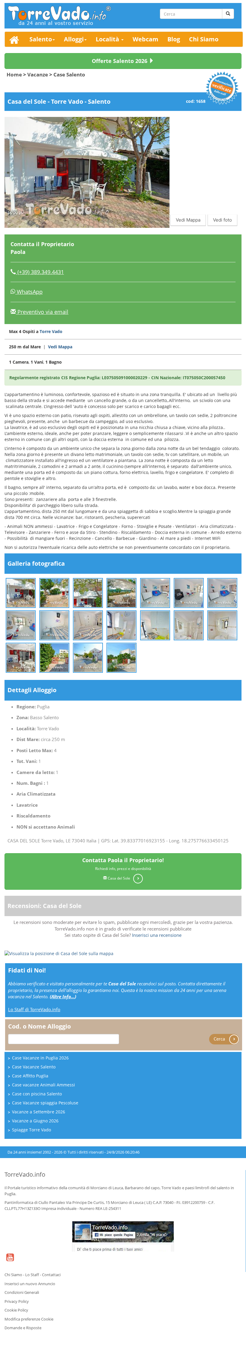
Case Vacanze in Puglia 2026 (40, 1058)
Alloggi (74, 39)
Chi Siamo (203, 39)
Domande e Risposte (22, 1327)
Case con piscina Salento (37, 1094)
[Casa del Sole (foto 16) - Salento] (54, 657)
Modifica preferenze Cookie (28, 1319)
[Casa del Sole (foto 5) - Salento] (155, 592)
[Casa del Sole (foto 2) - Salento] (54, 592)
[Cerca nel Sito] (228, 14)
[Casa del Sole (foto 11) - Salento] (121, 625)
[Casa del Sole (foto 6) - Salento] (188, 592)
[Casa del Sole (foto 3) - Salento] (88, 592)
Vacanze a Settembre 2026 (38, 1112)
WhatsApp (29, 291)
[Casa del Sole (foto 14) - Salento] (222, 625)
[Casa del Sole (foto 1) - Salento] (20, 592)
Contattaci (51, 1274)
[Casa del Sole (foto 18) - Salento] (121, 657)
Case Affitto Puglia (30, 1076)
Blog (173, 39)
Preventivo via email (42, 311)
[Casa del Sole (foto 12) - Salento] (155, 625)
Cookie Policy (16, 1310)
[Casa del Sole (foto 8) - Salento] (20, 625)
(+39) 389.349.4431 (40, 271)
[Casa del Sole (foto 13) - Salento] (188, 625)
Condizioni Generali (21, 1292)
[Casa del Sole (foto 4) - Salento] (121, 592)
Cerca (220, 1038)
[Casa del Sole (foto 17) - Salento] (88, 657)
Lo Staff (32, 1274)
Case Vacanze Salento (34, 1067)
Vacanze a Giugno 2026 (35, 1121)
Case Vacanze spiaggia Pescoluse (45, 1103)
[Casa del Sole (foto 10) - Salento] (88, 625)
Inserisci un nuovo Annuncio (29, 1283)
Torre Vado (51, 331)
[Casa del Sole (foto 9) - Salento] (54, 625)
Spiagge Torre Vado (31, 1130)
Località (108, 39)
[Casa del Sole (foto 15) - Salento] (20, 657)
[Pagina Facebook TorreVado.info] (122, 1236)
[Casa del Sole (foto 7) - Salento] (222, 592)
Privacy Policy (16, 1301)
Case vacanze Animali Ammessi (43, 1085)
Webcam (145, 39)
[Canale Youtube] (10, 1261)
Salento (40, 39)
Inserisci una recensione (157, 935)
